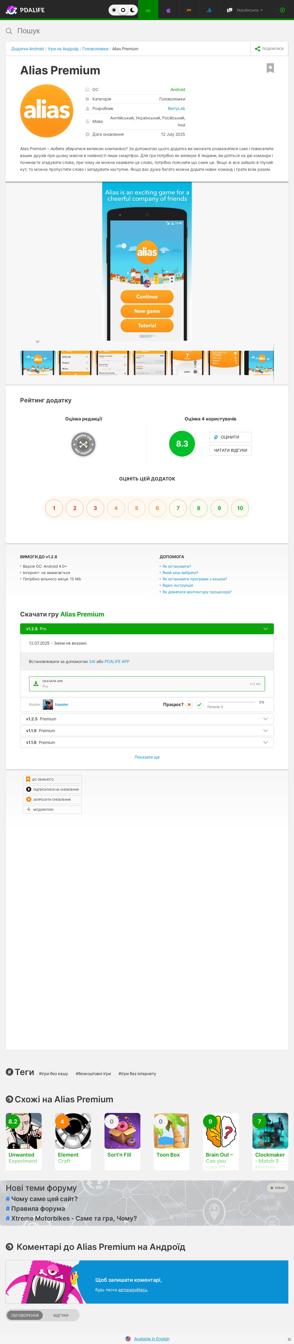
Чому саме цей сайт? (42, 1198)
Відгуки (60, 1315)
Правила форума (35, 1208)
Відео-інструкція (178, 585)
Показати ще (147, 757)
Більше (280, 1187)
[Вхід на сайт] (282, 10)
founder (61, 704)
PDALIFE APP (117, 661)
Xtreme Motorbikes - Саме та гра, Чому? (71, 1218)
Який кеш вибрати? (180, 572)
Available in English (151, 1338)
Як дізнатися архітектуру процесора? (197, 591)
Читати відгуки (230, 450)
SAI (92, 661)
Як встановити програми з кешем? (195, 579)
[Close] (289, 1339)
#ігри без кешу (53, 1073)
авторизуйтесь (132, 1289)
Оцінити (230, 437)
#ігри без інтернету (137, 1073)
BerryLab (176, 108)
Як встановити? (177, 566)
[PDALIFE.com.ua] (20, 10)
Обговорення (24, 1315)
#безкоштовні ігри (93, 1073)
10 (240, 508)
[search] (136, 31)
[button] (283, 186)
